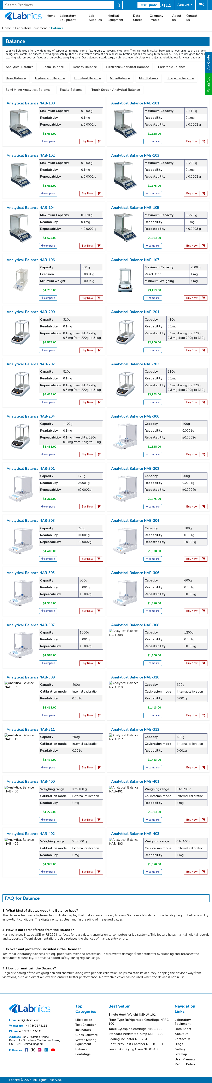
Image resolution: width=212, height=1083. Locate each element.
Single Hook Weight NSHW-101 (132, 1015)
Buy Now (87, 141)
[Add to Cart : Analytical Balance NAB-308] (203, 663)
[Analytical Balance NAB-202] (21, 384)
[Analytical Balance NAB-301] (21, 488)
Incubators (83, 1030)
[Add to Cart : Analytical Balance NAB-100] (99, 141)
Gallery (180, 1049)
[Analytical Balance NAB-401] (124, 789)
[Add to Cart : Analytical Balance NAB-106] (99, 298)
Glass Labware (86, 1035)
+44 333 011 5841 (25, 1031)
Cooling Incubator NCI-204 (127, 1039)
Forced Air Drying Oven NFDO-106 (133, 1049)
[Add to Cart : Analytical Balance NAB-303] (99, 559)
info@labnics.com (24, 1020)
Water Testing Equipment (85, 1042)
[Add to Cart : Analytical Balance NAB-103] (203, 193)
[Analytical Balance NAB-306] (125, 593)
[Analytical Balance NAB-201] (125, 332)
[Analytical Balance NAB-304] (125, 540)
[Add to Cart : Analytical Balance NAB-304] (203, 559)
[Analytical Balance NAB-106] (21, 279)
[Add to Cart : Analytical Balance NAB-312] (203, 767)
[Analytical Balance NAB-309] (19, 685)
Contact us (191, 18)
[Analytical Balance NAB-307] (21, 645)
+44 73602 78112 (28, 1026)
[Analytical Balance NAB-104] (21, 227)
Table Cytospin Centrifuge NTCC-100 (135, 1029)
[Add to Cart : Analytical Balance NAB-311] (99, 767)
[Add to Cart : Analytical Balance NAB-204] (99, 454)
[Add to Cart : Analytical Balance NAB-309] (99, 715)
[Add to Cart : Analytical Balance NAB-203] (203, 402)
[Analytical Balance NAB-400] (19, 789)
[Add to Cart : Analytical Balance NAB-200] (99, 350)
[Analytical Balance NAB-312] (124, 737)
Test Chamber (85, 1025)
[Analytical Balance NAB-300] (125, 436)
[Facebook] (27, 1050)
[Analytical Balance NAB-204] (21, 436)
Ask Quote (149, 5)
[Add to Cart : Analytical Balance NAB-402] (99, 872)
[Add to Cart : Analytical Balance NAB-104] (99, 246)
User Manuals (185, 1059)
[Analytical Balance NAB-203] (125, 384)
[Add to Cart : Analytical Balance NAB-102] (99, 193)
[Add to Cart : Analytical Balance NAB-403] (203, 872)
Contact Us (182, 1039)
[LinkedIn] (46, 1050)
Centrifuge (83, 1054)
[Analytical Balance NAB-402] (19, 842)
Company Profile (156, 18)
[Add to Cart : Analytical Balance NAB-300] (203, 454)
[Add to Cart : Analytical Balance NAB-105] (203, 246)
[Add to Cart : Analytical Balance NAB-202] (99, 402)
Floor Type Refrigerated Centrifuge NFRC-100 (139, 1022)
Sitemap (181, 1054)
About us (176, 18)
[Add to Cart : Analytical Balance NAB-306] (203, 611)
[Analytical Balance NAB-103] (125, 175)
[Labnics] (23, 15)
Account (183, 5)
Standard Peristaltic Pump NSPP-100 (135, 1034)
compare (49, 141)
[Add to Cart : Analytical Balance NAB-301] (99, 507)
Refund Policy (185, 1064)
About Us (181, 1034)
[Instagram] (40, 1050)
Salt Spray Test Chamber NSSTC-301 (135, 1044)
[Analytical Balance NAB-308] (124, 633)
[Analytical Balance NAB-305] (21, 593)
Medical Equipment (115, 18)
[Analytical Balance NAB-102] (21, 175)
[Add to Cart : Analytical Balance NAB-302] (203, 507)
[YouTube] (53, 1050)
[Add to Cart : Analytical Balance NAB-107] (203, 298)
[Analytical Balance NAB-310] (124, 685)
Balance (57, 28)
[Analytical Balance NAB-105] (125, 227)
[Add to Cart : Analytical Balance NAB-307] (99, 663)
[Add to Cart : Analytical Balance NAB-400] (99, 820)
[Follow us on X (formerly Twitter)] (33, 1050)
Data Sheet (137, 18)
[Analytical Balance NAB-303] (21, 540)
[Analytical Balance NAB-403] (124, 842)
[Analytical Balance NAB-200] (21, 332)
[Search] (118, 5)
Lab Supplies (95, 18)
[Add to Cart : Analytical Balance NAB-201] (203, 350)
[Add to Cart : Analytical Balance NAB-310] (203, 715)
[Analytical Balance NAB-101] (125, 123)
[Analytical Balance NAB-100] (21, 123)
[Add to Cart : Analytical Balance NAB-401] (203, 820)
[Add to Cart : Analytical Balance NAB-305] (99, 611)
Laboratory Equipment (68, 18)
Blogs (179, 1044)
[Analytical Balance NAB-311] (19, 737)
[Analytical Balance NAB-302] (125, 488)
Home (51, 16)
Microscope (83, 1020)
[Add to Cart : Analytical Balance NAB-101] (203, 141)
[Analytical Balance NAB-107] (125, 279)
